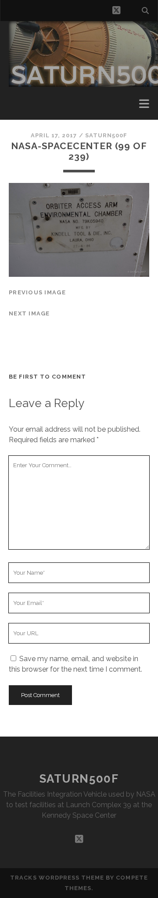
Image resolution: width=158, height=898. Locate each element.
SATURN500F (79, 778)
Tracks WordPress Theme (57, 877)
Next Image (29, 313)
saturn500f (106, 135)
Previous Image (37, 292)
